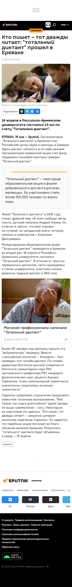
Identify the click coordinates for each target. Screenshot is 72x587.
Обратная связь (10, 546)
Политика (58, 490)
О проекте (7, 520)
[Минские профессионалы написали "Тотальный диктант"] (36, 301)
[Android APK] (12, 557)
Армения (7, 444)
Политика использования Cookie (20, 534)
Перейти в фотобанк (38, 105)
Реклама (6, 524)
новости (7, 490)
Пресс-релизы (21, 524)
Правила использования (28, 520)
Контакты (49, 520)
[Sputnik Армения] (10, 26)
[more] (66, 339)
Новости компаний (41, 524)
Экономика (40, 490)
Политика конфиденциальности (20, 529)
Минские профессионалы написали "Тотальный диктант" (35, 329)
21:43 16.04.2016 (11, 59)
